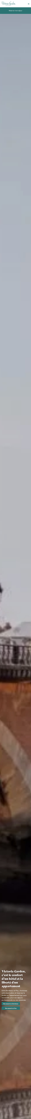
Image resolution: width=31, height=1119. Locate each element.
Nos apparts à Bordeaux (10, 1004)
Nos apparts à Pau (11, 1008)
